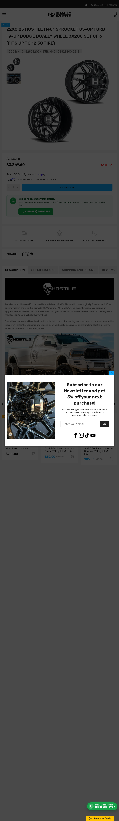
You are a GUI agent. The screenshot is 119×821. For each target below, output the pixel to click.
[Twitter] (81, 435)
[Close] (111, 373)
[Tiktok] (87, 435)
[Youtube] (92, 435)
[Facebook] (75, 435)
